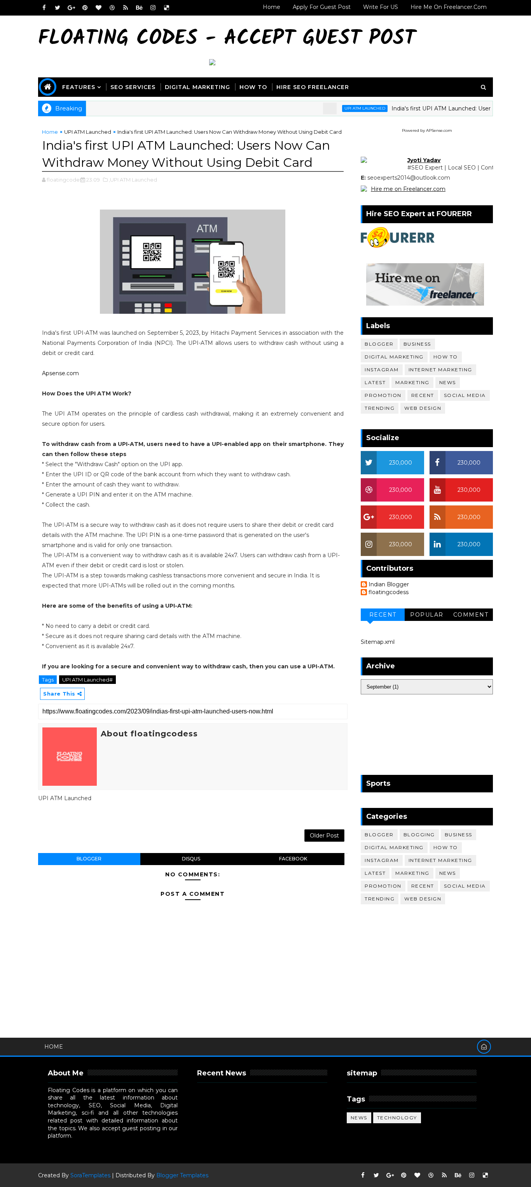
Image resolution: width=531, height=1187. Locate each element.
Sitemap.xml (378, 641)
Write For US (380, 6)
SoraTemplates (90, 1175)
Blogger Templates (182, 1175)
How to (445, 357)
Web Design (422, 408)
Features (78, 87)
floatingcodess (389, 592)
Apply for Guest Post (322, 6)
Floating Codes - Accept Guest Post (227, 39)
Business (417, 344)
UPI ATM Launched (349, 108)
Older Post (324, 835)
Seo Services (132, 87)
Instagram (382, 369)
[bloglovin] (98, 8)
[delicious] (166, 8)
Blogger (379, 344)
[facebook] (44, 8)
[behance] (139, 8)
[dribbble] (112, 8)
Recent (422, 395)
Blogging (419, 834)
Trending (380, 408)
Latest (375, 382)
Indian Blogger (389, 584)
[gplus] (71, 8)
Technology (397, 1118)
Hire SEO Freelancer (312, 87)
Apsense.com (60, 373)
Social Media (465, 395)
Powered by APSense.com (427, 130)
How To (253, 87)
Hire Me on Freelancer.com (448, 6)
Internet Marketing (440, 369)
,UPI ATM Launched (133, 180)
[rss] (125, 8)
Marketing (412, 382)
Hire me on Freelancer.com (408, 188)
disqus (191, 859)
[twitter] (57, 8)
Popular (427, 614)
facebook (293, 859)
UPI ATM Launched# (87, 680)
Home (271, 6)
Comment (471, 614)
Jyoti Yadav (423, 160)
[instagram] (153, 8)
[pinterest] (85, 8)
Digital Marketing (197, 87)
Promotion (383, 395)
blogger (89, 859)
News (447, 382)
